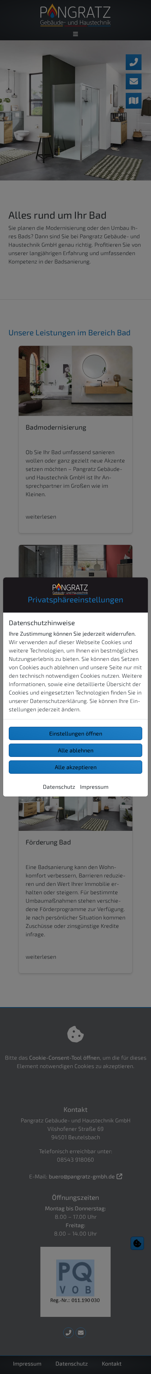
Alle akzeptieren (76, 767)
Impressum (94, 786)
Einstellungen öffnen (75, 733)
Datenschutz (59, 786)
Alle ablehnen (75, 750)
